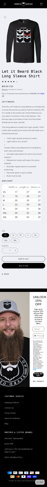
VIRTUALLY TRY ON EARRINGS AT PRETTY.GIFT (19, 450)
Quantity (5, 246)
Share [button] (6, 274)
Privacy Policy (36, 368)
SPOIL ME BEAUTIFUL (14, 457)
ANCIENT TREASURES (14, 438)
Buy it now (23, 266)
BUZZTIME (9, 444)
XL (35, 235)
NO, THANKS (38, 381)
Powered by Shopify (31, 480)
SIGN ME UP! (38, 374)
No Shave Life (19, 480)
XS (5, 235)
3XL (15, 240)
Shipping (5, 89)
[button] (4, 4)
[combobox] (34, 336)
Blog (6, 424)
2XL (6, 240)
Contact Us (9, 408)
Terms (34, 369)
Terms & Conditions (12, 418)
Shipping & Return (12, 402)
